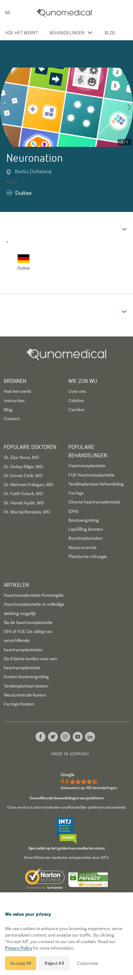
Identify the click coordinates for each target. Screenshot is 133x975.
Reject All (54, 963)
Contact (12, 418)
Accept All (20, 963)
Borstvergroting (83, 520)
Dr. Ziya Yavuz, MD (21, 457)
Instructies (14, 400)
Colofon (76, 400)
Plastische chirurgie (87, 556)
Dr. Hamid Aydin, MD (24, 502)
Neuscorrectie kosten (25, 694)
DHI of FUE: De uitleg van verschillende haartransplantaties (28, 640)
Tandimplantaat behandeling (96, 483)
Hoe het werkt (21, 32)
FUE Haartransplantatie (91, 474)
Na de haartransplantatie (28, 622)
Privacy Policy (18, 948)
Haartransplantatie (86, 465)
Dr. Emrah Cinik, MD (23, 475)
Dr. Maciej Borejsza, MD (27, 511)
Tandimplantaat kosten (26, 685)
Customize (87, 963)
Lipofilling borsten (85, 529)
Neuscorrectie (82, 547)
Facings (76, 492)
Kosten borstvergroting (26, 676)
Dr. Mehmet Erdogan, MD (28, 484)
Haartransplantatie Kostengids (34, 595)
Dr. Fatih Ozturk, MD (23, 493)
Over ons (77, 391)
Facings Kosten (19, 703)
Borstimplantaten (85, 538)
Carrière (76, 409)
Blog (110, 32)
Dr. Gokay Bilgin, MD (23, 466)
